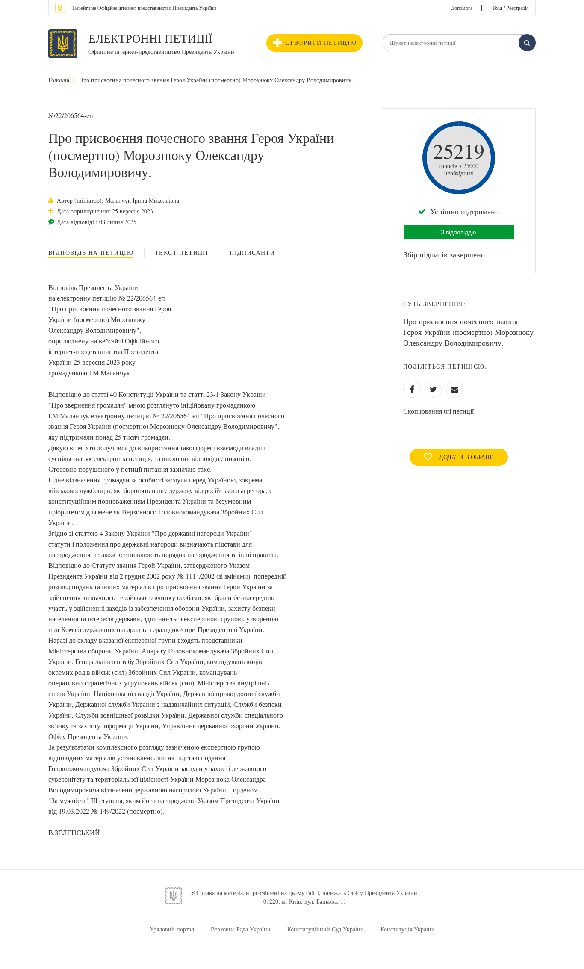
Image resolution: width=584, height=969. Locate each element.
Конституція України (407, 929)
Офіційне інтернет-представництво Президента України (161, 51)
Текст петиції (181, 252)
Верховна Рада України (241, 929)
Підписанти (252, 252)
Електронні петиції (150, 38)
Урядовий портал (172, 929)
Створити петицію (321, 42)
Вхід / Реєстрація (511, 7)
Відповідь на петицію (90, 252)
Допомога (461, 7)
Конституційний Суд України (325, 929)
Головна (58, 80)
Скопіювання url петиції (438, 410)
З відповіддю (458, 232)
